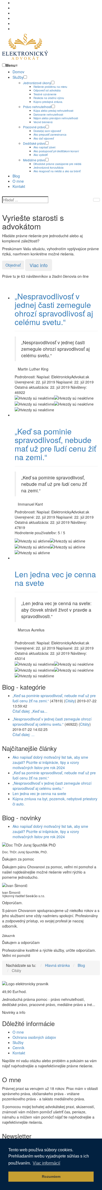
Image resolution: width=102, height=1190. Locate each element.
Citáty (70, 700)
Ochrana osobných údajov (34, 1037)
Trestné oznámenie (44, 94)
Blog (16, 175)
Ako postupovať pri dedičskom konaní (56, 151)
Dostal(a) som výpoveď (47, 131)
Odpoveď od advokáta (47, 90)
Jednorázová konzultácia (48, 167)
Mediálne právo (34, 160)
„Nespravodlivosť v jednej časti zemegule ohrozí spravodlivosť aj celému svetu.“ (54, 308)
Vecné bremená (43, 122)
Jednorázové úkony (37, 83)
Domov (18, 71)
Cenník (18, 1047)
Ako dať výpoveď (43, 138)
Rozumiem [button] (51, 1176)
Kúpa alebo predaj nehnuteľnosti (53, 111)
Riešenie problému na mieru (50, 87)
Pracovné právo (34, 127)
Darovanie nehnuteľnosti (48, 114)
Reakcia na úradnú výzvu (48, 98)
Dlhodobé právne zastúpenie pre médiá (57, 164)
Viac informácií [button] (46, 1163)
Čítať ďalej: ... (24, 734)
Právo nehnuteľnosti (37, 106)
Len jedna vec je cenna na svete (55, 578)
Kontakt (19, 186)
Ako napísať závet (44, 147)
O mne (18, 181)
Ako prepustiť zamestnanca (49, 134)
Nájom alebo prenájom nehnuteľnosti (55, 118)
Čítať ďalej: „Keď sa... (30, 711)
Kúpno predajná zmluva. (48, 102)
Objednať (13, 265)
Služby (18, 77)
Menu (11, 65)
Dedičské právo (34, 143)
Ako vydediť (40, 155)
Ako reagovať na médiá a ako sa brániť (57, 171)
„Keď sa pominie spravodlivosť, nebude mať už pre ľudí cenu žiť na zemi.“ (55, 444)
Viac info (39, 265)
